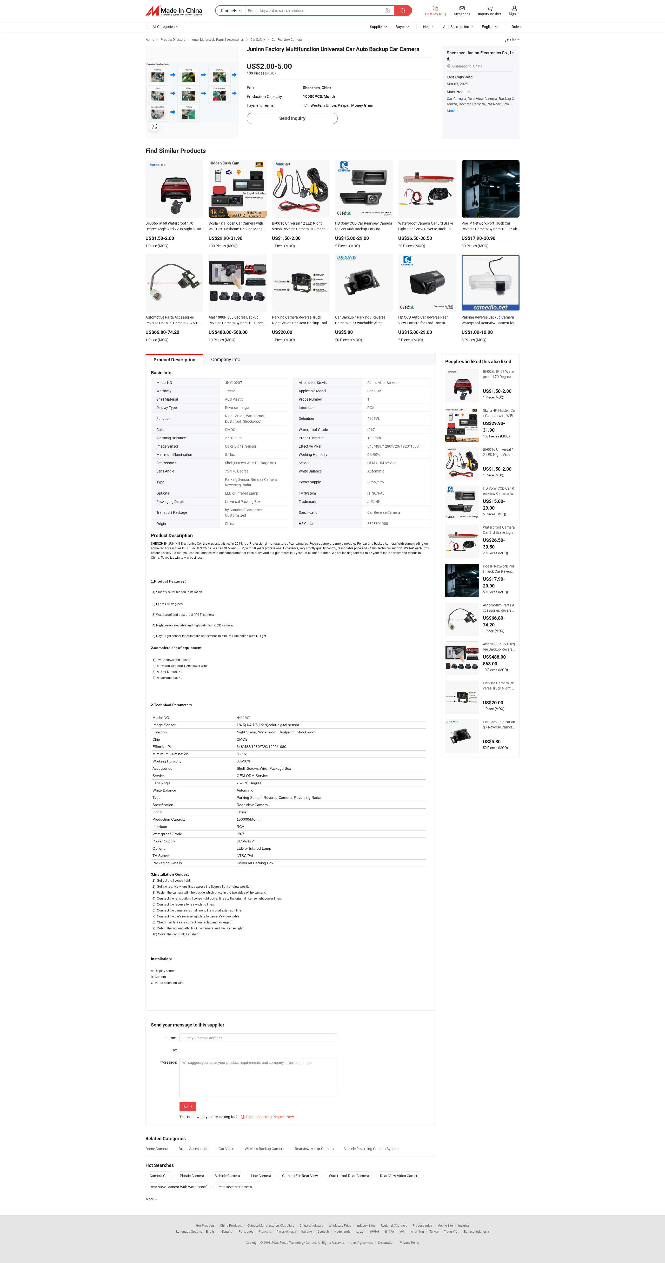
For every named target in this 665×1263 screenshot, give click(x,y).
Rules (516, 26)
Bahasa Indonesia (476, 1231)
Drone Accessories (193, 1148)
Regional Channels (394, 1225)
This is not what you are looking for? (208, 1116)
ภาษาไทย (417, 1231)
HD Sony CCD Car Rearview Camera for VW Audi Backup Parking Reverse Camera (499, 491)
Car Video (226, 1148)
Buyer (400, 26)
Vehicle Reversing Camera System (371, 1148)
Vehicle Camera (227, 1175)
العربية (360, 1231)
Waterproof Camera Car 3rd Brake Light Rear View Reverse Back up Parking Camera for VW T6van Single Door (499, 530)
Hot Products (205, 1225)
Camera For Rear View (300, 1175)
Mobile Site (445, 1225)
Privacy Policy (410, 1242)
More (451, 110)
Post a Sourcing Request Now (267, 1116)
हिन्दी (402, 1231)
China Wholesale (311, 1225)
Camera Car (159, 1175)
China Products (231, 1225)
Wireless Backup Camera (264, 1148)
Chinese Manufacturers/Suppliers (270, 1225)
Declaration (386, 1242)
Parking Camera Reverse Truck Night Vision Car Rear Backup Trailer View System (499, 685)
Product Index (422, 1225)
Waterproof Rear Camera (349, 1175)
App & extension (456, 26)
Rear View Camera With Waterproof (178, 1186)
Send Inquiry (292, 118)
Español (227, 1231)
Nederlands (342, 1231)
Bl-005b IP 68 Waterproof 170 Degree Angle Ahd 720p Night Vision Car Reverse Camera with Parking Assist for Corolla (499, 374)
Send (188, 1106)
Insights (463, 1225)
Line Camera (261, 1175)
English (211, 1231)
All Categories (163, 26)
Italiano (306, 1231)
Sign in (514, 13)
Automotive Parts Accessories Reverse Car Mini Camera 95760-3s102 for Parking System (499, 608)
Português (246, 1231)
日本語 (389, 1231)
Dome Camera (156, 1148)
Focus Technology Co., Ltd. (299, 1242)
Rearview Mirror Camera (314, 1148)
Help (426, 26)
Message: (168, 1062)
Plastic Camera (192, 1175)
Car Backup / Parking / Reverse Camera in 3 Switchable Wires (499, 724)
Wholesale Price (340, 1225)
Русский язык (286, 1231)
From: (171, 1037)
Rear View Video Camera (400, 1175)
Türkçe (433, 1231)
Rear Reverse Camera (234, 1186)
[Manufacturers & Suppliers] (173, 10)
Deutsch (323, 1231)
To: (174, 1050)
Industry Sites (365, 1225)
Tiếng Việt (451, 1231)
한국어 (374, 1231)
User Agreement (361, 1242)
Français (265, 1231)
